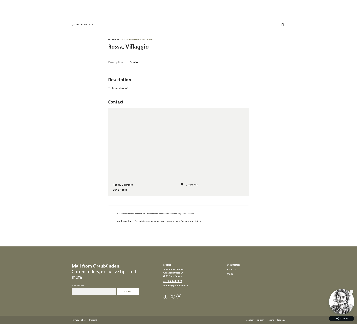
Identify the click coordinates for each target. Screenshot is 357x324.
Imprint (93, 319)
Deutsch (250, 319)
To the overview (84, 25)
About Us (231, 269)
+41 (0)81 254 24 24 (172, 281)
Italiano (270, 319)
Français (281, 319)
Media (230, 273)
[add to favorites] (282, 24)
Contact (135, 62)
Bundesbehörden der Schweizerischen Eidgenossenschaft (168, 213)
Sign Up (127, 291)
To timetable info (118, 88)
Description (115, 62)
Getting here (192, 184)
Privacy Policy (79, 319)
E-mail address (78, 286)
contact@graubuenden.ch (176, 285)
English (260, 319)
